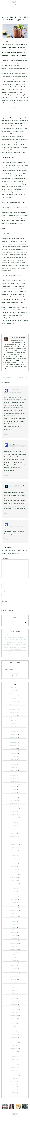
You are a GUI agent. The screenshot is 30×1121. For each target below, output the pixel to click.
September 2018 (14, 949)
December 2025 (14, 709)
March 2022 (14, 833)
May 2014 (14, 1092)
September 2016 (14, 1015)
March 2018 (14, 965)
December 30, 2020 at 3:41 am (17, 526)
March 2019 (14, 932)
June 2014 (14, 1089)
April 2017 (14, 996)
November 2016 (14, 1009)
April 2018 (13, 963)
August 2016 (14, 1018)
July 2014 (14, 1086)
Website (4, 601)
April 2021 (13, 863)
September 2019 (14, 916)
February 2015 (14, 1067)
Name (4, 583)
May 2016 (14, 1026)
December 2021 (14, 841)
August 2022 (14, 819)
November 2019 (14, 910)
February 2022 (14, 836)
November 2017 (14, 976)
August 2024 (14, 753)
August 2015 (14, 1051)
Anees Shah (13, 389)
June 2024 (13, 759)
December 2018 (14, 941)
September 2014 (14, 1081)
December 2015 (14, 1040)
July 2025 (14, 723)
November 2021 (14, 844)
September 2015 (14, 1048)
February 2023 (14, 803)
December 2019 (14, 907)
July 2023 (14, 789)
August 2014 (14, 1084)
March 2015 (14, 1064)
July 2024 (14, 756)
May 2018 (14, 960)
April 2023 (14, 797)
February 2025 (14, 737)
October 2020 (14, 880)
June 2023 (14, 792)
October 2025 (14, 715)
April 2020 (14, 896)
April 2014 (14, 1095)
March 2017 (14, 998)
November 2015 (14, 1042)
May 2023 (13, 795)
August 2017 (14, 985)
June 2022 (14, 825)
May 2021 (14, 861)
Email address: (15, 666)
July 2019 (14, 921)
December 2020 (14, 874)
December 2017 (14, 974)
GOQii (15, 2)
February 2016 (14, 1034)
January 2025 (13, 740)
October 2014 (14, 1078)
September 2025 (14, 717)
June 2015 (14, 1056)
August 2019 (14, 918)
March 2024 (14, 767)
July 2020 (14, 888)
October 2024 (14, 748)
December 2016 (14, 1007)
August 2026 (14, 687)
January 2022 (14, 839)
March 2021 (14, 866)
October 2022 (14, 814)
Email (4, 592)
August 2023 (14, 786)
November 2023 (14, 778)
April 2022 (14, 830)
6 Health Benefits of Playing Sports (15, 635)
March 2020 (14, 899)
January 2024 (14, 773)
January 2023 (14, 806)
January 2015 (14, 1070)
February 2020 (14, 902)
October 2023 (14, 781)
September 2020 (14, 883)
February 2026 (14, 704)
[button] (15, 12)
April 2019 (14, 930)
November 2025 (14, 712)
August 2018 (14, 952)
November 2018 (14, 943)
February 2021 (14, 869)
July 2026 (14, 690)
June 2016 (14, 1023)
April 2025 (13, 731)
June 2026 (13, 693)
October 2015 (14, 1045)
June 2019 (14, 924)
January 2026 (14, 706)
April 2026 (13, 698)
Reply (6, 434)
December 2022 (14, 808)
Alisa (11, 444)
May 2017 (14, 993)
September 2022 (14, 817)
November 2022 (14, 811)
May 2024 (13, 762)
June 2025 (14, 726)
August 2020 (14, 885)
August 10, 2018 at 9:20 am (17, 446)
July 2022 (14, 822)
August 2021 (14, 852)
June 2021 (14, 858)
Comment (5, 558)
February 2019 (14, 935)
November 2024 (14, 745)
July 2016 (14, 1020)
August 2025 (14, 720)
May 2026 (13, 695)
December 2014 (14, 1073)
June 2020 (14, 891)
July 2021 (14, 855)
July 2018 (14, 954)
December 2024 (14, 742)
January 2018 (14, 971)
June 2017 (14, 990)
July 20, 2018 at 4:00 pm (16, 392)
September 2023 (14, 784)
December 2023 (14, 775)
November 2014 (14, 1075)
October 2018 (14, 946)
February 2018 (14, 968)
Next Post (21, 377)
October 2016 (14, 1012)
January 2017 (14, 1004)
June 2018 (14, 957)
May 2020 (14, 894)
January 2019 (14, 938)
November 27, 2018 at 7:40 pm (17, 487)
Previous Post (9, 377)
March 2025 (14, 734)
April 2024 (13, 764)
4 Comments (23, 15)
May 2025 (14, 729)
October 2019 (14, 913)
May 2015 (14, 1059)
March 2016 (14, 1031)
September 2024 (14, 751)
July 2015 (14, 1053)
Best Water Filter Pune (16, 485)
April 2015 (13, 1062)
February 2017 (14, 1001)
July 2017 (14, 987)
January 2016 (14, 1037)
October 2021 (14, 847)
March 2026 (14, 701)
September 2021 (14, 850)
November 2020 (14, 877)
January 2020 (14, 905)
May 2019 (14, 927)
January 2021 (14, 872)
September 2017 (14, 982)
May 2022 (14, 828)
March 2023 (14, 800)
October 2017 (14, 979)
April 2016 (13, 1029)
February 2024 (13, 770)
